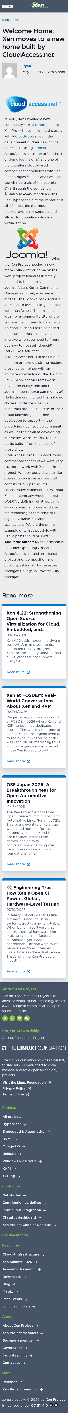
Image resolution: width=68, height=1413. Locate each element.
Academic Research (19, 1269)
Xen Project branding (20, 1389)
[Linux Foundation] (34, 1048)
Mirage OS (11, 1146)
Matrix (8, 1291)
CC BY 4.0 (39, 1405)
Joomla (40, 148)
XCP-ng (9, 1176)
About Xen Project (18, 1326)
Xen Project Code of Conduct (27, 1225)
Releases (10, 1382)
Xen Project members (20, 1333)
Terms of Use (14, 1094)
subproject (11, 20)
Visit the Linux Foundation (25, 1082)
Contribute (11, 1186)
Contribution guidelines (22, 1203)
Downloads (12, 1277)
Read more (16, 672)
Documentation (15, 1235)
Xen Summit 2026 (17, 1262)
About (7, 1316)
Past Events (12, 1299)
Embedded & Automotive (24, 1132)
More (6, 1373)
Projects (9, 1108)
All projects (12, 1117)
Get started (12, 1195)
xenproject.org (47, 125)
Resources (10, 1245)
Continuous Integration (22, 1210)
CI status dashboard (19, 1217)
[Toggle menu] (7, 6)
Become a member (18, 1340)
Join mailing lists (16, 1306)
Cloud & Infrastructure (21, 1254)
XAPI (7, 1169)
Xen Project (55, 1399)
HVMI (7, 1139)
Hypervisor (12, 1124)
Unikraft (9, 1154)
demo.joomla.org (23, 159)
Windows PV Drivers (20, 1161)
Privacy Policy (15, 1088)
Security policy (15, 1355)
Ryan (26, 66)
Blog (6, 1284)
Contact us (11, 1363)
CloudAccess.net (29, 136)
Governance (12, 1348)
